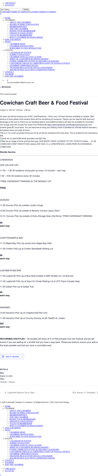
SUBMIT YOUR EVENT (20, 443)
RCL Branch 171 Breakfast (84, 392)
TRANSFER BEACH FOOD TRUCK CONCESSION (31, 456)
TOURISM (9, 462)
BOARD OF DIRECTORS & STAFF (24, 413)
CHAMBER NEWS (17, 432)
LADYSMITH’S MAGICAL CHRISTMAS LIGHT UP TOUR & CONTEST (40, 452)
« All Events (5, 86)
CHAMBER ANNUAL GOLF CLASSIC (26, 445)
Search (26, 9)
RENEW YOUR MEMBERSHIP (22, 419)
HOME (8, 406)
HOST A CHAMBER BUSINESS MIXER (26, 426)
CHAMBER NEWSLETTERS (22, 434)
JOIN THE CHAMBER (19, 417)
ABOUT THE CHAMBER (20, 411)
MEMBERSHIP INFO (18, 415)
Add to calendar (12, 356)
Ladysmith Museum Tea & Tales (20, 392)
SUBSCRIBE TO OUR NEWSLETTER (25, 436)
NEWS (7, 430)
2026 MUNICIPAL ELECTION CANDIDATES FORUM (32, 458)
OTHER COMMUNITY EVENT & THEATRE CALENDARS (34, 449)
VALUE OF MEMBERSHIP (21, 424)
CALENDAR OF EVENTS (20, 441)
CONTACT (9, 460)
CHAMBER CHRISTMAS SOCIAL (24, 454)
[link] (67, 124)
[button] (0, 475)
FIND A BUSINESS (13, 428)
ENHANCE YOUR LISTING (21, 421)
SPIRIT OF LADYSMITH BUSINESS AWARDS (29, 447)
